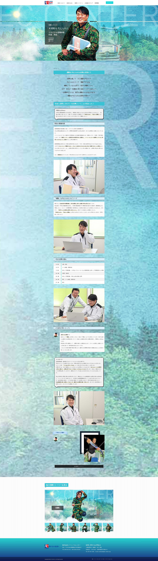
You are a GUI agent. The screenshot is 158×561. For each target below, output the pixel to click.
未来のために (70, 3)
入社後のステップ (89, 3)
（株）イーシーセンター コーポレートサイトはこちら (101, 559)
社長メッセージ (61, 3)
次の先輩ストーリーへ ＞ (79, 466)
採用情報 (97, 3)
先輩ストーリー (78, 3)
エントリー (109, 2)
